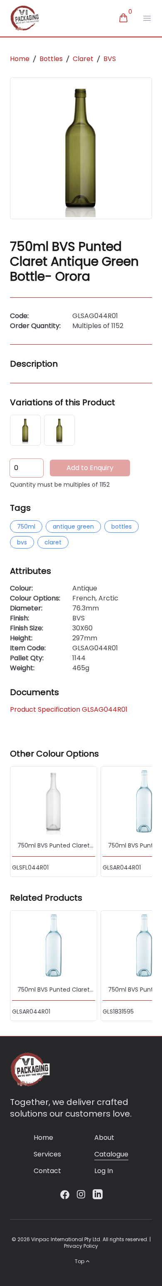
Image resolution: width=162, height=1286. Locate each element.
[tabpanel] (81, 148)
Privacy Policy (81, 1245)
